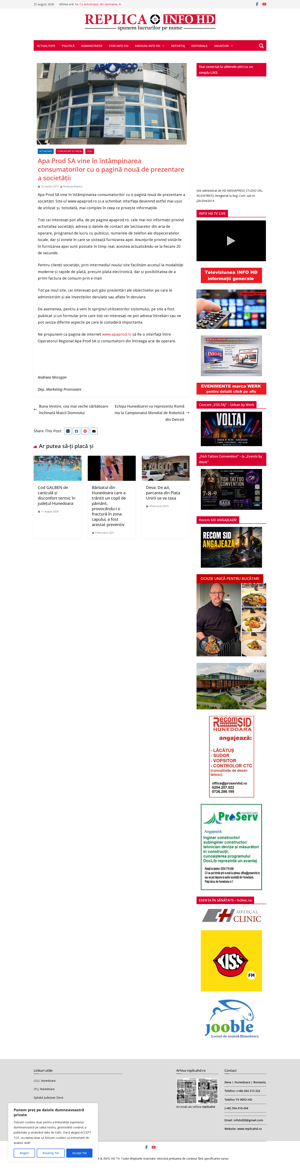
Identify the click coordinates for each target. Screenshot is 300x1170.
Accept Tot (79, 1153)
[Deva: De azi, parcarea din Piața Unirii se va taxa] (166, 459)
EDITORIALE (199, 46)
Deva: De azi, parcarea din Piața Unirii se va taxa (163, 493)
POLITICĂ (68, 46)
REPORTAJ (178, 46)
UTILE (89, 151)
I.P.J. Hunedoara (44, 1089)
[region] (53, 1132)
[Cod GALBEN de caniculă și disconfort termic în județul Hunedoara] (58, 459)
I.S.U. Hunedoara (45, 1081)
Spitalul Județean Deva (48, 1097)
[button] (162, 46)
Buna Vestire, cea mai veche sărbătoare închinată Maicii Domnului (73, 409)
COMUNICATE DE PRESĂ (69, 151)
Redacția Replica (72, 186)
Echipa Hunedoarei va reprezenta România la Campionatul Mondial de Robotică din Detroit (149, 413)
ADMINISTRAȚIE (91, 46)
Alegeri (24, 1153)
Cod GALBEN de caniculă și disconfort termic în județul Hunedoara (56, 495)
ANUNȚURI (221, 46)
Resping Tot (51, 1153)
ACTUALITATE (46, 46)
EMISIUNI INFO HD (147, 46)
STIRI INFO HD (118, 46)
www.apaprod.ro (116, 334)
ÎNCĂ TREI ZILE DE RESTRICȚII (95, 4)
